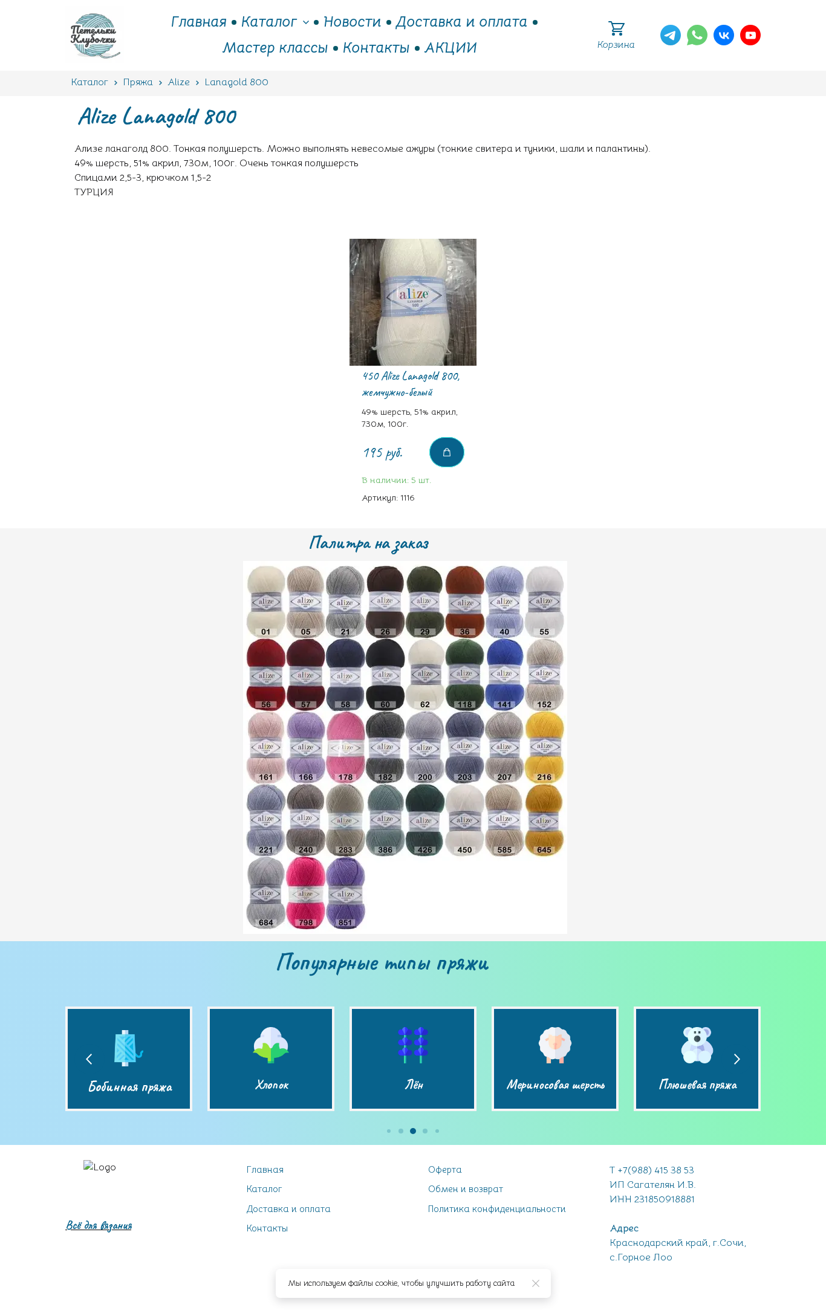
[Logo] (94, 35)
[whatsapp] (697, 35)
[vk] (724, 35)
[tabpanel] (413, 377)
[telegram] (670, 35)
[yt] (750, 35)
